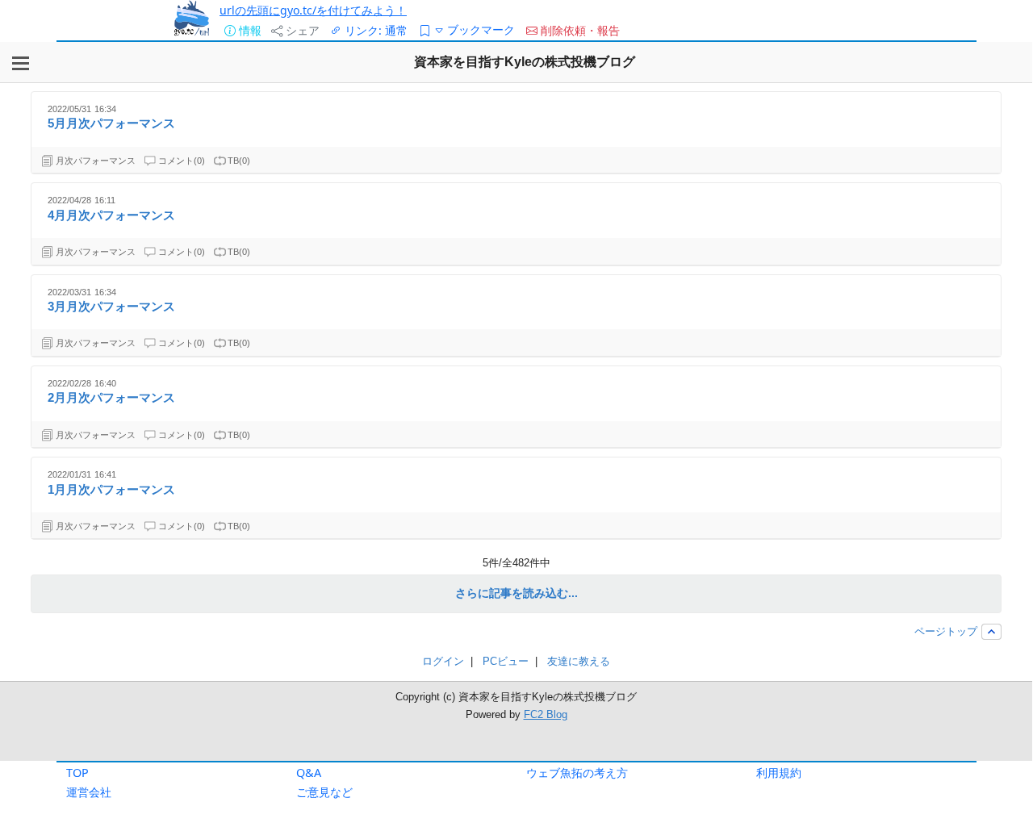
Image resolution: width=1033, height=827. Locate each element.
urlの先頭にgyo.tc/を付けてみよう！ (313, 10)
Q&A (308, 772)
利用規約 (778, 772)
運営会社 (88, 792)
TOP (77, 772)
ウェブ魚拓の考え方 (577, 772)
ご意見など (324, 792)
